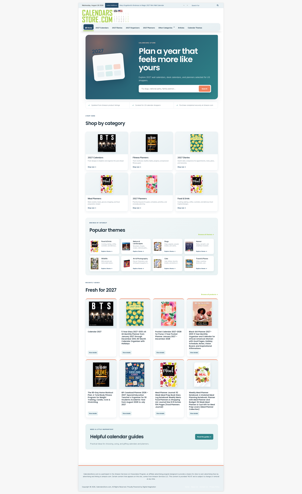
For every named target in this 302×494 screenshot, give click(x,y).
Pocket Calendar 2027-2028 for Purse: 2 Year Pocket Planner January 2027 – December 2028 (168, 335)
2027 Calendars (102, 28)
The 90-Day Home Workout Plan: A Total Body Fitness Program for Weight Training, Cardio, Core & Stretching (100, 397)
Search (204, 89)
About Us (194, 487)
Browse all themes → (206, 234)
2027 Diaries (117, 28)
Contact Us (204, 487)
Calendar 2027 (94, 331)
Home (89, 28)
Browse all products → (209, 294)
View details (93, 352)
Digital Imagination (149, 487)
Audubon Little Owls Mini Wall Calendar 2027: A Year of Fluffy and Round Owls (149, 5)
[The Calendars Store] (105, 16)
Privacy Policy (214, 487)
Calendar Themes (195, 28)
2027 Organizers (133, 28)
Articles (181, 28)
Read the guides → (204, 437)
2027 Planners (149, 28)
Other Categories (165, 28)
